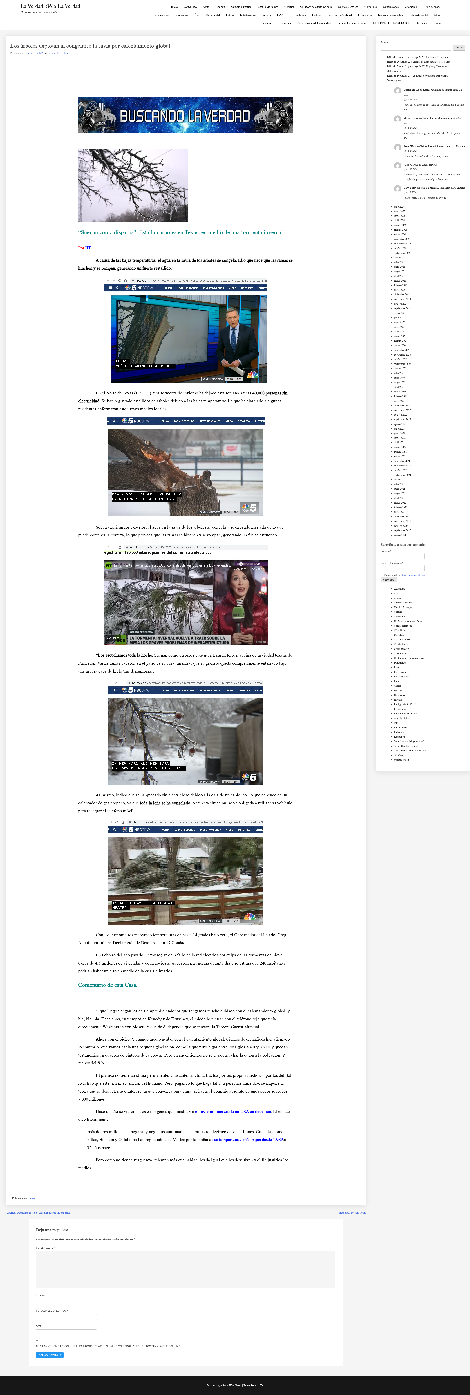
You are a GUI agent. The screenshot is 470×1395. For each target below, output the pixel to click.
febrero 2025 (400, 285)
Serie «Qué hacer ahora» (352, 22)
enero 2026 (400, 234)
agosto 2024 (400, 313)
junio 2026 (399, 211)
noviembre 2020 (402, 521)
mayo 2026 (400, 216)
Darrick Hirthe (411, 89)
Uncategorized (401, 759)
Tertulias (422, 22)
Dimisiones (181, 14)
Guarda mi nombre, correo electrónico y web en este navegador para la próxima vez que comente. (109, 1346)
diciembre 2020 (402, 516)
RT (88, 247)
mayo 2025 (400, 271)
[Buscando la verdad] (185, 131)
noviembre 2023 (402, 354)
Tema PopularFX (253, 1385)
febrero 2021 (400, 507)
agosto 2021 (400, 479)
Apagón (220, 6)
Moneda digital (419, 14)
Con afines (399, 635)
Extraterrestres (248, 14)
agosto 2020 (400, 535)
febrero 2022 (400, 451)
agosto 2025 (400, 257)
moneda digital (401, 718)
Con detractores (402, 639)
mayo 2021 (400, 493)
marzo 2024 (400, 336)
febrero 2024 (400, 340)
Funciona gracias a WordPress (224, 1385)
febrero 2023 (400, 396)
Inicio (174, 6)
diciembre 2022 (402, 405)
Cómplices (370, 6)
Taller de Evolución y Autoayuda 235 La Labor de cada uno (418, 57)
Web (39, 1326)
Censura (289, 6)
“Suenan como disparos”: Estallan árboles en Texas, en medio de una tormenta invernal (180, 232)
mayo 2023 (400, 382)
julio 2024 (399, 317)
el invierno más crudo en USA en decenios (233, 1111)
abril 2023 (399, 387)
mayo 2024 (400, 327)
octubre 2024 (401, 303)
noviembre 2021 (402, 465)
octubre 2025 (401, 248)
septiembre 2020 (402, 530)
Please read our (404, 574)
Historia (316, 14)
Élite (197, 14)
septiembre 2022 (402, 419)
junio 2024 (399, 322)
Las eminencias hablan (391, 14)
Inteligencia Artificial (340, 14)
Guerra (267, 14)
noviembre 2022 (402, 410)
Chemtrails (411, 6)
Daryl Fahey (410, 187)
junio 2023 (399, 377)
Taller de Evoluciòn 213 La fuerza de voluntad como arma (417, 75)
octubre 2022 (401, 414)
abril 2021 (399, 498)
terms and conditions (414, 574)
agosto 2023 (400, 368)
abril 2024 (399, 331)
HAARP (282, 14)
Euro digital (213, 14)
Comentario (46, 1247)
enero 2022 (400, 456)
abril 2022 (399, 442)
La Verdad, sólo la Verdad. (51, 6)
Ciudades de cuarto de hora (316, 6)
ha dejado (207, 393)
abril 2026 (399, 220)
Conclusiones (391, 6)
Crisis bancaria (432, 6)
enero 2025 (400, 290)
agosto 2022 (400, 424)
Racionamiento (401, 727)
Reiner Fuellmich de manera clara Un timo (442, 146)
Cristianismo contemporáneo (409, 658)
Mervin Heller (411, 118)
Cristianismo (162, 14)
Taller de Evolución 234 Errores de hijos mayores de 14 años (418, 61)
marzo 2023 (400, 391)
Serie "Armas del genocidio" (409, 741)
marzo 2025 (400, 280)
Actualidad (190, 6)
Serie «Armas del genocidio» (314, 22)
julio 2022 (399, 428)
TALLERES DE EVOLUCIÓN (392, 22)
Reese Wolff (410, 146)
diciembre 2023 (402, 350)
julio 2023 (399, 373)
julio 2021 (399, 484)
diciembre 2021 (402, 461)
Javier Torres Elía (58, 53)
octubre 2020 (401, 526)
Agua (206, 6)
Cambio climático (241, 6)
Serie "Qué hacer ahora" (406, 746)
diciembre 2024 (402, 294)
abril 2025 (399, 276)
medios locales (153, 408)
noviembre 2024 (402, 299)
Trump (437, 22)
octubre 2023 (401, 359)
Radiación (266, 22)
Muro (437, 14)
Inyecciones (365, 14)
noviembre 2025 (402, 243)
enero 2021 (400, 512)
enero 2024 (400, 345)
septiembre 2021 (402, 475)
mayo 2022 (400, 438)
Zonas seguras (394, 80)
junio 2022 (399, 433)
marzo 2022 (400, 447)
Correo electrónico (52, 1310)
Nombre (43, 1295)
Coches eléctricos (348, 6)
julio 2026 (399, 206)
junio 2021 (399, 488)
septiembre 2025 (402, 253)
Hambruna (300, 14)
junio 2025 (399, 266)
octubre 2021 (401, 470)
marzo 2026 (400, 225)
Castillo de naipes (268, 6)
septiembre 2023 (402, 364)
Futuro (230, 14)
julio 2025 (399, 262)
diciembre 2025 (402, 239)
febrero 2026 (400, 229)
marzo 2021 (400, 502)
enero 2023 (400, 401)
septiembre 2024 (402, 308)
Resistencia (285, 22)
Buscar (385, 42)
